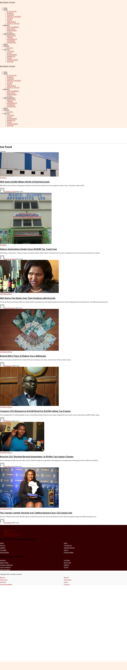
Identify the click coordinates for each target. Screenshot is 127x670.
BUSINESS (3, 560)
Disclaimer (3, 582)
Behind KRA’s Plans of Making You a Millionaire (23, 356)
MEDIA (2, 543)
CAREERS (2, 548)
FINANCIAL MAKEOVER (6, 565)
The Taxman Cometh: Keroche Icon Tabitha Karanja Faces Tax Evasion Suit (36, 512)
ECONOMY (67, 560)
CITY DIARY (3, 550)
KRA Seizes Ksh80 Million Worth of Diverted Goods (25, 181)
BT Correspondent (10, 259)
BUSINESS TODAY (10, 191)
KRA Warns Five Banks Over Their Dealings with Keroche (27, 298)
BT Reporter (8, 366)
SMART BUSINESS (5, 569)
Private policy (67, 580)
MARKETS (66, 565)
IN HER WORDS (4, 552)
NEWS (65, 543)
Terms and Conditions (6, 584)
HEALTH (66, 550)
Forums (66, 582)
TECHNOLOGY (68, 545)
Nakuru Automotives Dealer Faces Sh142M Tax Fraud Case (28, 249)
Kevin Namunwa (9, 308)
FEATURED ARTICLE (69, 548)
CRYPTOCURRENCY (5, 567)
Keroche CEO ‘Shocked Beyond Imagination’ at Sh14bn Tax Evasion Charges (37, 456)
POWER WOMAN (68, 552)
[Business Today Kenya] (8, 68)
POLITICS (2, 545)
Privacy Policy (4, 580)
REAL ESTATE (67, 562)
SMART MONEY (4, 562)
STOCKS (66, 567)
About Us (2, 577)
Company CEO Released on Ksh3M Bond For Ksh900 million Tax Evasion (35, 411)
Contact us (67, 584)
